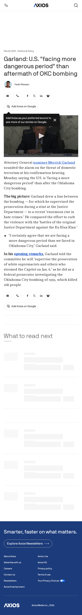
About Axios (10, 556)
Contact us (9, 574)
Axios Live (43, 556)
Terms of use (44, 574)
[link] (8, 96)
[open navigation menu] (6, 5)
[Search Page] (76, 5)
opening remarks (28, 254)
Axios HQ (42, 562)
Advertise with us (12, 562)
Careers (8, 568)
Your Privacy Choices (48, 581)
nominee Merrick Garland (54, 162)
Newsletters (10, 581)
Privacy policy (45, 568)
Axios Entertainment (14, 587)
